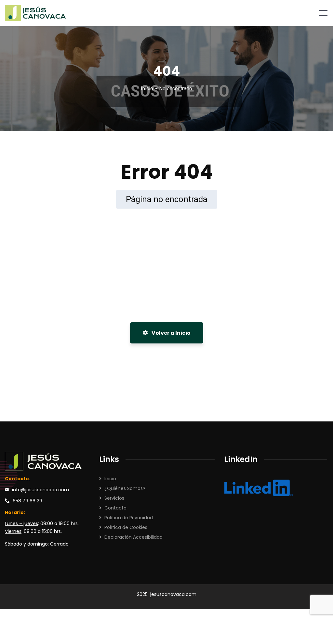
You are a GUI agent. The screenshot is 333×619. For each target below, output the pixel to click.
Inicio (147, 88)
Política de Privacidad (128, 517)
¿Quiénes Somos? (124, 488)
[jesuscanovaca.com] (36, 12)
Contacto (115, 508)
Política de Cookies (125, 527)
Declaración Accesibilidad (133, 537)
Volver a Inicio (171, 333)
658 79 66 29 (27, 500)
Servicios (114, 498)
